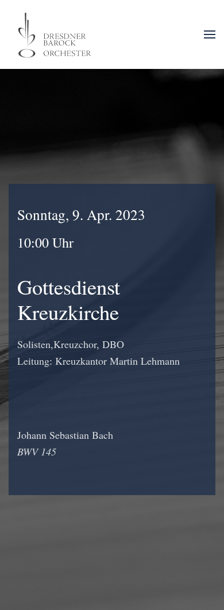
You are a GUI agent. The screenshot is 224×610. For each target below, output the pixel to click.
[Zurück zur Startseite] (56, 34)
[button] (209, 34)
